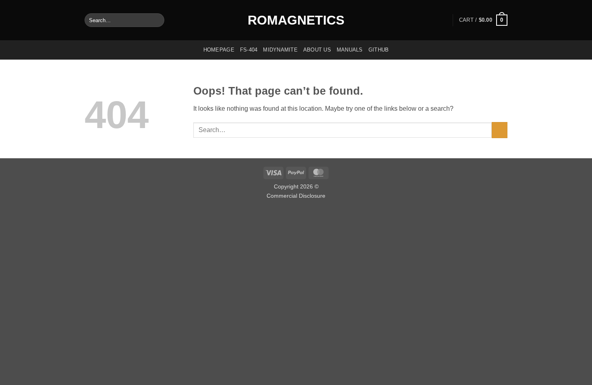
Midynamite (280, 50)
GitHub (378, 50)
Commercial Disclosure (296, 195)
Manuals (350, 50)
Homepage (218, 50)
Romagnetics (296, 20)
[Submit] (156, 20)
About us (317, 50)
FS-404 (249, 50)
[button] (483, 20)
